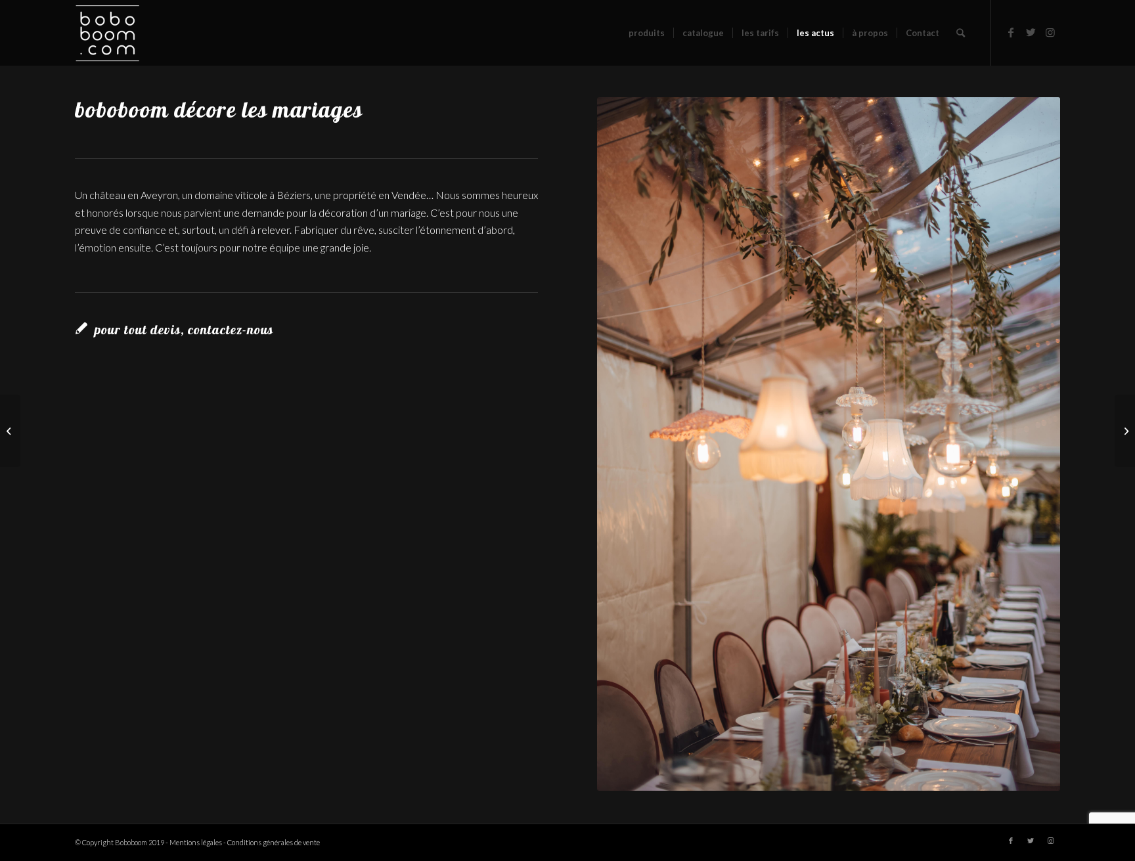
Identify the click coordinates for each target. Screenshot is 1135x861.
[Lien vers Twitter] (1030, 32)
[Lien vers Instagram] (1050, 32)
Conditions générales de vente (273, 842)
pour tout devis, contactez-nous (184, 329)
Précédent (626, 444)
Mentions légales (195, 842)
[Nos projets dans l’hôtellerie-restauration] (10, 431)
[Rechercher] (960, 33)
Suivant (1030, 444)
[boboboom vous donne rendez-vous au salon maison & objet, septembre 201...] (1125, 431)
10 (876, 777)
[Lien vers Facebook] (1011, 32)
